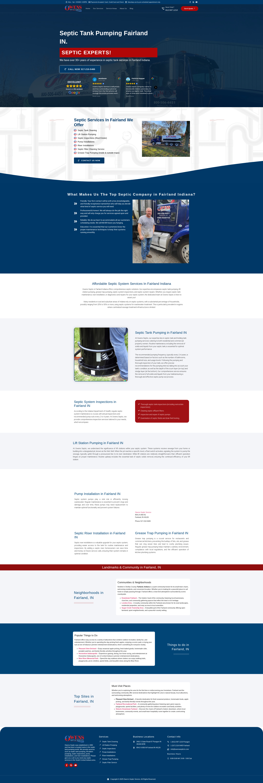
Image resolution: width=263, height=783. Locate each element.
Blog (131, 8)
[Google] (193, 2)
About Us (123, 8)
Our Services (98, 8)
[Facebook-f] (190, 2)
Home (88, 8)
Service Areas (111, 8)
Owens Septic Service (143, 512)
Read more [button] (96, 96)
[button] (155, 87)
